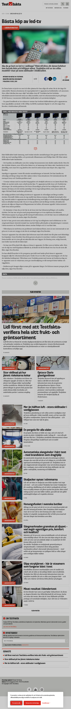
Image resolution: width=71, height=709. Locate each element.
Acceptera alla (16, 703)
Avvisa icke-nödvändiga (32, 703)
